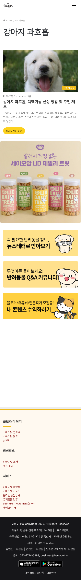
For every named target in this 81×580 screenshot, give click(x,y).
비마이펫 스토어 (11, 491)
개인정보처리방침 (34, 573)
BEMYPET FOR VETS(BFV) (19, 503)
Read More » (14, 130)
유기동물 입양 (10, 499)
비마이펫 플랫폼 (11, 487)
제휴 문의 (8, 465)
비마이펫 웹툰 (10, 436)
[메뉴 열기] (74, 5)
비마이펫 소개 (10, 461)
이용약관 (51, 573)
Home (8, 20)
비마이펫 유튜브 (11, 432)
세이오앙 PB (10, 507)
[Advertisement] (40, 362)
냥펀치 (6, 440)
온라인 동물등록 (11, 495)
